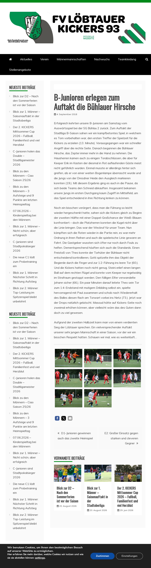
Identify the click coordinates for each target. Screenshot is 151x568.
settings (40, 557)
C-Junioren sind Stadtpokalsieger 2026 (24, 246)
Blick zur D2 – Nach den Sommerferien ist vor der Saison (67, 494)
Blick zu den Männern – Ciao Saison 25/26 (23, 175)
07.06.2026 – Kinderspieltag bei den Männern (24, 215)
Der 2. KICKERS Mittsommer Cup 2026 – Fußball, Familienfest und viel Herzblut (127, 497)
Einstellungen (129, 556)
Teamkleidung (127, 59)
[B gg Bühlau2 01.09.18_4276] (68, 378)
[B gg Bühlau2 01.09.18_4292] (68, 358)
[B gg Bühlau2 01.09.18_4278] (98, 378)
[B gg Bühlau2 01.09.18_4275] (127, 399)
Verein (44, 59)
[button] (57, 418)
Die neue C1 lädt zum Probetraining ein (25, 261)
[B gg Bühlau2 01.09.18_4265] (68, 398)
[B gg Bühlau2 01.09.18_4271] (98, 358)
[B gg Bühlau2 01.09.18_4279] (127, 358)
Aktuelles (26, 59)
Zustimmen (102, 556)
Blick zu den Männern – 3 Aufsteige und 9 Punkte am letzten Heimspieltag (25, 195)
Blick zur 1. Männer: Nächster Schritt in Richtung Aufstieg (25, 277)
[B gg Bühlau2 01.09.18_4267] (98, 398)
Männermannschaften (71, 59)
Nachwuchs (102, 59)
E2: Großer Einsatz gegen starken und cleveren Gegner (121, 438)
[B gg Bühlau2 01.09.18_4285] (127, 378)
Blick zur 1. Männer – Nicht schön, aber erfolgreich (26, 230)
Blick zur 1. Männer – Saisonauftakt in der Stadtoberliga (97, 497)
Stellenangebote (20, 70)
